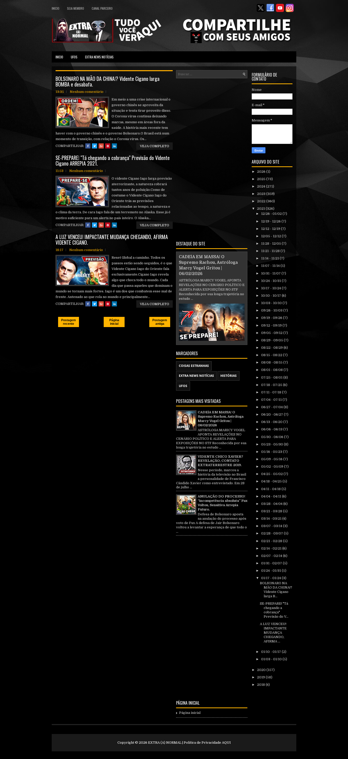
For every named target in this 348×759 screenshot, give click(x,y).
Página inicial (114, 322)
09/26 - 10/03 (272, 310)
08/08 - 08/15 (272, 362)
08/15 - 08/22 (272, 355)
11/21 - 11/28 (270, 251)
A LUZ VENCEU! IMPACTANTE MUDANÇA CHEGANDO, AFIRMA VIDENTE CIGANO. (112, 239)
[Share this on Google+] (101, 145)
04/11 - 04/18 (271, 489)
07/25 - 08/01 (272, 377)
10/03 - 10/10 (272, 303)
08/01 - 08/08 (272, 370)
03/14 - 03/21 (271, 518)
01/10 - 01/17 (271, 652)
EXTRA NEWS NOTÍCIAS (99, 56)
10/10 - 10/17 (271, 295)
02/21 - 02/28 (272, 541)
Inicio (55, 8)
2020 (261, 670)
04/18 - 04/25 (272, 481)
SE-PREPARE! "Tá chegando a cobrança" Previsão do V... (274, 610)
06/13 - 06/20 (272, 422)
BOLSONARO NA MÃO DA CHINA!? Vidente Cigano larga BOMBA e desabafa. (107, 81)
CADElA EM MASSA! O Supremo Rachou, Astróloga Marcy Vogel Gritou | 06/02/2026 (221, 418)
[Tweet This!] (94, 145)
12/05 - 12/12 (271, 236)
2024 (261, 186)
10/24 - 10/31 (271, 281)
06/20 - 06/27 (272, 414)
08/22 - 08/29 (272, 348)
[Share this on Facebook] (87, 145)
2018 (261, 685)
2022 (261, 201)
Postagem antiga (159, 322)
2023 (261, 194)
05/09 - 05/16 (272, 459)
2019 (261, 677)
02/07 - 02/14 (272, 556)
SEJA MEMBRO (75, 8)
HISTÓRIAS (228, 376)
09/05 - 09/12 (272, 333)
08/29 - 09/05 (272, 340)
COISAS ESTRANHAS (194, 366)
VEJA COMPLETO (154, 146)
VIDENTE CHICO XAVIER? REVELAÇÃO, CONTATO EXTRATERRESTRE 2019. (220, 461)
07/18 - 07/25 (272, 385)
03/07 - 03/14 (272, 526)
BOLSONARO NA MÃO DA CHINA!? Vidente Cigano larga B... (276, 589)
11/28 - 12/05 (271, 243)
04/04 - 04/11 (271, 496)
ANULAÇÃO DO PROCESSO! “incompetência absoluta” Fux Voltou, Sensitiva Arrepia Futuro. (222, 502)
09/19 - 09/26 (272, 318)
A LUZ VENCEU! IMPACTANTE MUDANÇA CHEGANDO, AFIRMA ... (273, 632)
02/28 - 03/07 (272, 533)
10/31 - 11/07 (271, 273)
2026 (261, 171)
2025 (261, 179)
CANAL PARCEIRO (102, 8)
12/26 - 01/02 (272, 214)
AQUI (226, 742)
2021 (261, 208)
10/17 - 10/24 (271, 288)
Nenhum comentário (86, 92)
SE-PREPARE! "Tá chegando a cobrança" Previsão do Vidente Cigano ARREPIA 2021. (113, 160)
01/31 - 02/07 (272, 563)
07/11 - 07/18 (271, 392)
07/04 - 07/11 (272, 400)
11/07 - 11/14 (270, 266)
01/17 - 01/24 (271, 578)
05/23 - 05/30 (272, 444)
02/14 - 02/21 (271, 548)
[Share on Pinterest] (107, 145)
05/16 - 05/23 (272, 452)
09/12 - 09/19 (272, 325)
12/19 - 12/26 (271, 221)
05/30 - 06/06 (272, 437)
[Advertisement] (211, 158)
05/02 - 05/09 (272, 466)
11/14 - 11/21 (270, 258)
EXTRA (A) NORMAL (164, 742)
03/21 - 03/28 (272, 511)
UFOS (74, 56)
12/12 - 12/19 (271, 229)
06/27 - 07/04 (272, 407)
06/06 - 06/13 (272, 429)
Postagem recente (68, 322)
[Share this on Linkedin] (114, 145)
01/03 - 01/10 (272, 659)
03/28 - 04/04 (272, 504)
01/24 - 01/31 (271, 571)
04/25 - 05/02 (272, 474)
